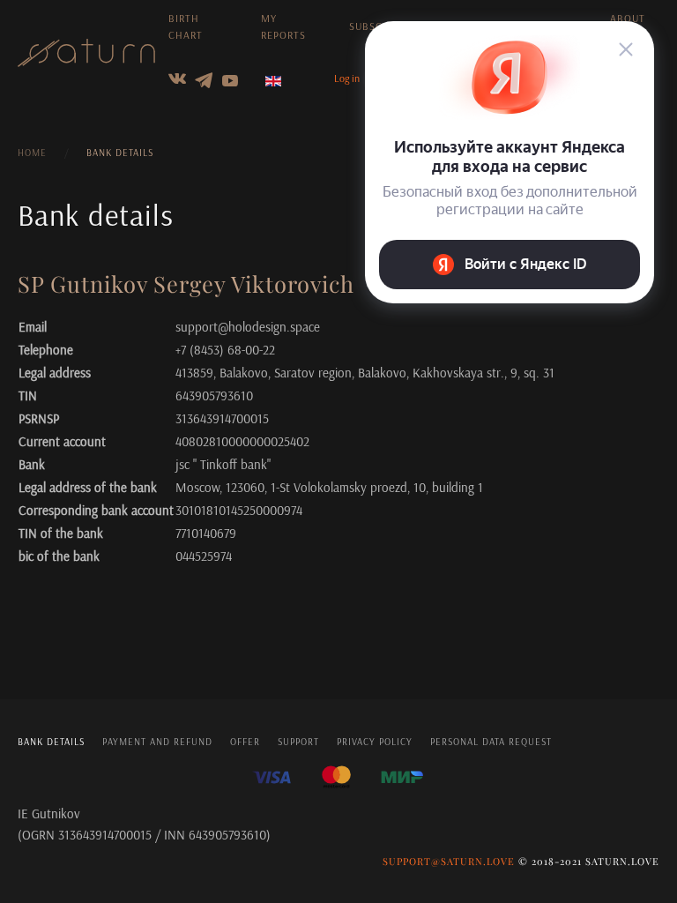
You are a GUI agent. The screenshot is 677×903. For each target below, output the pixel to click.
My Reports (283, 26)
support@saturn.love (449, 861)
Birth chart (185, 26)
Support (298, 741)
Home (32, 152)
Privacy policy (375, 741)
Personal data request (491, 741)
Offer (245, 741)
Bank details (51, 741)
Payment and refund (157, 741)
